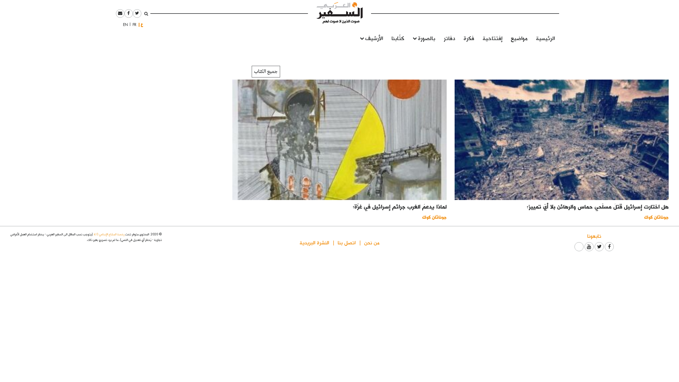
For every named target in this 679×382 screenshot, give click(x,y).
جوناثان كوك (656, 217)
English (124, 24)
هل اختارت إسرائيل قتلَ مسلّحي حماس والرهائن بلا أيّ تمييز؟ (598, 206)
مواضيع (519, 38)
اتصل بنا (347, 242)
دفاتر (449, 38)
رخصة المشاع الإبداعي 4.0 (109, 234)
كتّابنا (397, 38)
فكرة (469, 38)
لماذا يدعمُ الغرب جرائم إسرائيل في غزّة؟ (400, 206)
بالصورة (426, 38)
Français (133, 24)
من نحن (372, 242)
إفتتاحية (492, 38)
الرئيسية (545, 38)
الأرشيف (374, 38)
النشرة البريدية (314, 242)
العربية (142, 24)
